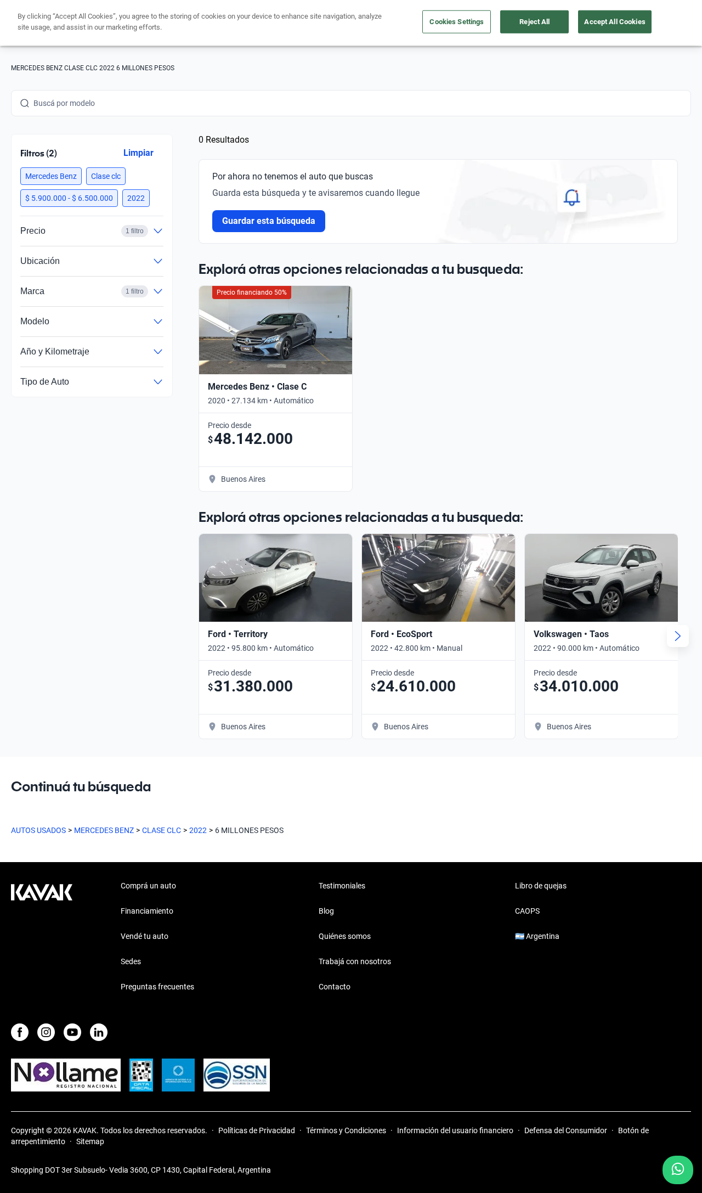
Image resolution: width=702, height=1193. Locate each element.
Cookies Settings (456, 22)
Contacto (334, 986)
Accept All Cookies (614, 22)
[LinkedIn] (98, 1032)
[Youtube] (72, 1032)
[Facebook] (20, 1032)
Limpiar (138, 153)
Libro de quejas (541, 885)
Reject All (534, 22)
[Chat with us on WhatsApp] (677, 1170)
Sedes (131, 961)
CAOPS (527, 911)
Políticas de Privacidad (256, 1130)
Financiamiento (147, 911)
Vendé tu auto (144, 936)
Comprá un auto (148, 885)
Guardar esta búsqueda (268, 221)
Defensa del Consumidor (565, 1130)
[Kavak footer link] (41, 937)
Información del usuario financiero (455, 1130)
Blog (326, 911)
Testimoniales (342, 885)
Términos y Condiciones (346, 1130)
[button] (51, 176)
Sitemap (90, 1141)
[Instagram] (46, 1032)
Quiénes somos (345, 936)
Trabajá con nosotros (355, 961)
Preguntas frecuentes (157, 986)
